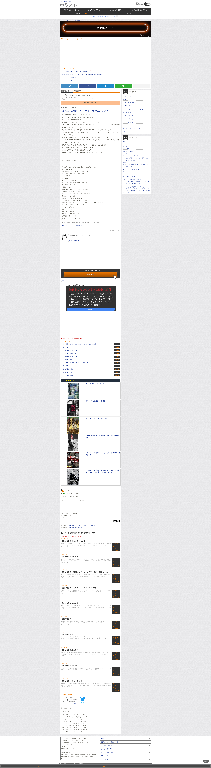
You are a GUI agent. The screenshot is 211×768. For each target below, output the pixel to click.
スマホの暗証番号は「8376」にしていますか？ (75, 71)
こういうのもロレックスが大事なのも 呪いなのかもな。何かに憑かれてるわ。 (136, 181)
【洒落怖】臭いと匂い (68, 366)
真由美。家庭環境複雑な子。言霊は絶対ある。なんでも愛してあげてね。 (136, 165)
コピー (141, 86)
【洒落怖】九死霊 (67, 372)
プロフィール (73, 703)
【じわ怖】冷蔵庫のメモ (69, 375)
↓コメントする (74, 240)
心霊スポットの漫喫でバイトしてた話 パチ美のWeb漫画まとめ (84, 111)
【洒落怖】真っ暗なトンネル (70, 369)
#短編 (63, 280)
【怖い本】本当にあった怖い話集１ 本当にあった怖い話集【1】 (80, 344)
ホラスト (104, 738)
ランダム (105, 766)
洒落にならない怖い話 (71, 10)
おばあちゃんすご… (128, 147)
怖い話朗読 (128, 13)
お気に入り (82, 13)
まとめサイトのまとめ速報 (69, 77)
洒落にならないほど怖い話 (110, 742)
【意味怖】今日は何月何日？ (70, 356)
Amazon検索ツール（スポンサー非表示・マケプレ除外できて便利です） (82, 74)
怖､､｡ (131, 170)
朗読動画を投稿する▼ (91, 102)
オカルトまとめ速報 (67, 80)
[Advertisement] (105, 51)
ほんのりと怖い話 (94, 10)
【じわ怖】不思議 (67, 359)
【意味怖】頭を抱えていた (69, 353)
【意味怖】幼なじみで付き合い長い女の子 (81, 525)
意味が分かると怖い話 (139, 10)
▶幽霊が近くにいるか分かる (72, 225)
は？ (126, 142)
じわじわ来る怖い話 (117, 10)
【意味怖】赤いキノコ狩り (69, 350)
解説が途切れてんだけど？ (130, 175)
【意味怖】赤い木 (67, 347)
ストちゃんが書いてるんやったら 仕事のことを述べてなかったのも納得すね (136, 158)
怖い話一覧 (104, 756)
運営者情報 (104, 759)
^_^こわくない (128, 152)
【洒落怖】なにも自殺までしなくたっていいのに (75, 362)
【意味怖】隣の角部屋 (74, 528)
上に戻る (206, 761)
